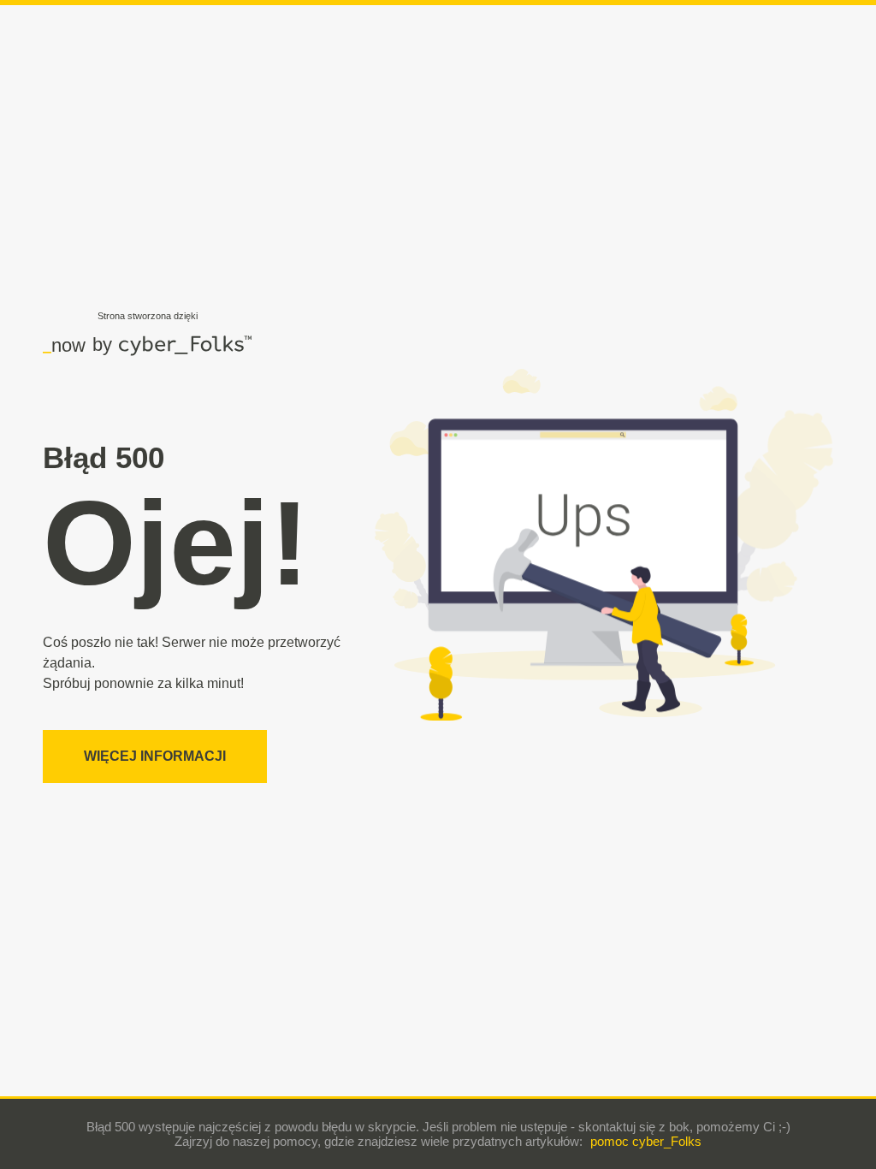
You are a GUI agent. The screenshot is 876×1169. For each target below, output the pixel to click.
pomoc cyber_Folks (645, 1141)
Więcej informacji (155, 756)
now (64, 345)
